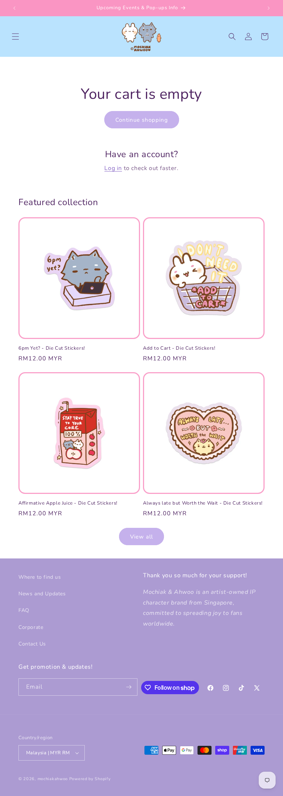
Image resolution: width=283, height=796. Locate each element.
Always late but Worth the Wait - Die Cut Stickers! (203, 503)
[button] (15, 36)
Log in (113, 168)
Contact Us (32, 643)
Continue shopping (141, 120)
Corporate (30, 627)
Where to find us (39, 577)
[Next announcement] (269, 8)
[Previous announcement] (14, 8)
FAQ (23, 610)
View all (141, 536)
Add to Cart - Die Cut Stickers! (179, 348)
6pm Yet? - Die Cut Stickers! (51, 348)
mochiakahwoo (53, 779)
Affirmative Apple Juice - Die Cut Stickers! (68, 503)
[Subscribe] (129, 687)
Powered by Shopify (90, 779)
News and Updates (42, 593)
